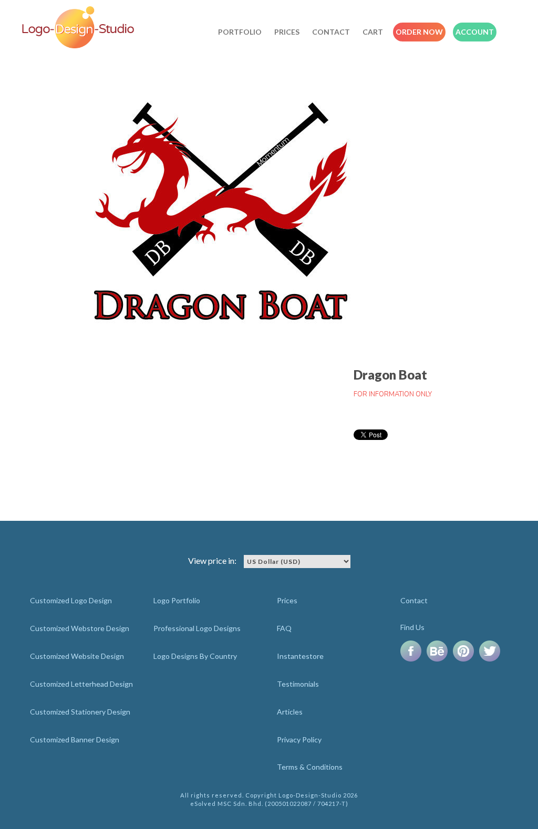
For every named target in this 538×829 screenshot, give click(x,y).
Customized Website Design (77, 656)
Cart (373, 31)
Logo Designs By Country (195, 656)
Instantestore (300, 656)
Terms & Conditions (310, 766)
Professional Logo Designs (197, 628)
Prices (286, 31)
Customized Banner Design (74, 739)
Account (475, 31)
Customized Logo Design (71, 600)
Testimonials (298, 683)
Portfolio (240, 31)
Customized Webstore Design (79, 628)
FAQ (284, 628)
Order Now (419, 31)
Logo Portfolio (176, 600)
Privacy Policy (299, 739)
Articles (290, 711)
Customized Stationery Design (80, 711)
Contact (331, 31)
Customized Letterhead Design (81, 683)
